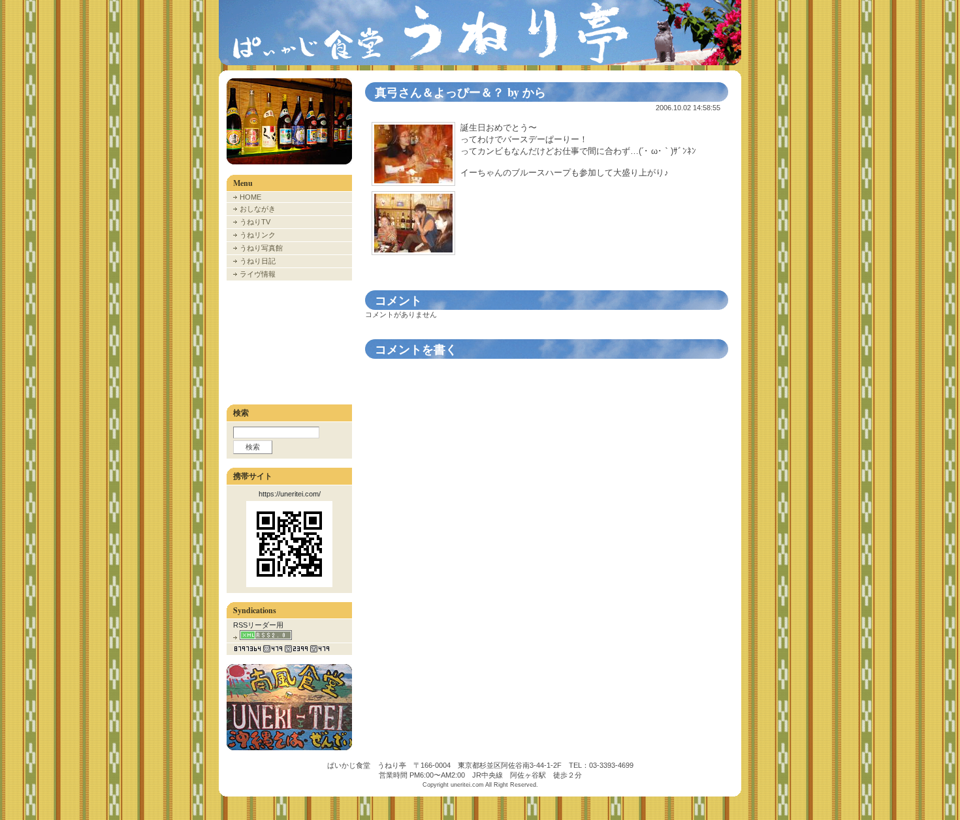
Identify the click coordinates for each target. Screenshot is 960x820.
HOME (250, 197)
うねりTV (255, 222)
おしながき (258, 209)
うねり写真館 (261, 248)
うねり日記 (258, 261)
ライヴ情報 (258, 274)
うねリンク (258, 235)
